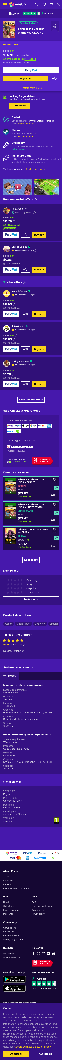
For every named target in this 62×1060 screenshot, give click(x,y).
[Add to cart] (54, 78)
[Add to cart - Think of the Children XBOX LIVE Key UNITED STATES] (53, 520)
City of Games (19, 247)
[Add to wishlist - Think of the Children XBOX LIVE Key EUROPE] (54, 480)
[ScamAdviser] (20, 446)
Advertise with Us (11, 957)
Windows (8, 822)
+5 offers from (31, 88)
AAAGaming (18, 326)
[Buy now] (31, 70)
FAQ (34, 902)
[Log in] (58, 4)
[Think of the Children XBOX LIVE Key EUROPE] (31, 488)
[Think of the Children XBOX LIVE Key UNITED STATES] (31, 513)
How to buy (8, 902)
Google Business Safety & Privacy (32, 1047)
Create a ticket (39, 910)
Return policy (38, 914)
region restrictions (27, 124)
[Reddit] (53, 953)
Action (8, 624)
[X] (38, 953)
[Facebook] (33, 953)
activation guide (25, 136)
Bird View (40, 624)
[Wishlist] (43, 4)
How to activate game (42, 906)
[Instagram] (43, 953)
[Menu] (4, 4)
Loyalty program (11, 910)
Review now (31, 599)
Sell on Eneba (9, 953)
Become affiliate (11, 936)
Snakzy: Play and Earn (13, 940)
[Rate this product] (14, 641)
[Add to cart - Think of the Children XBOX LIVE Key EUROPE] (53, 495)
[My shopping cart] (51, 4)
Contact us (8, 880)
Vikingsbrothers (20, 361)
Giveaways (8, 932)
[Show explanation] (34, 250)
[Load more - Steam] (6, 132)
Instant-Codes (19, 291)
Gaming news (9, 928)
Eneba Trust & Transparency (17, 888)
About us (7, 877)
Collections (8, 906)
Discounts (8, 914)
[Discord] (48, 953)
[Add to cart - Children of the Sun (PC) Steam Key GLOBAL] (53, 546)
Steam (34, 134)
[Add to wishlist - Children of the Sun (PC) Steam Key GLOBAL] (54, 530)
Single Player (23, 624)
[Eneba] (17, 4)
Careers (7, 884)
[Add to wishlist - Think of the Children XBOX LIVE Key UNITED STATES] (54, 505)
